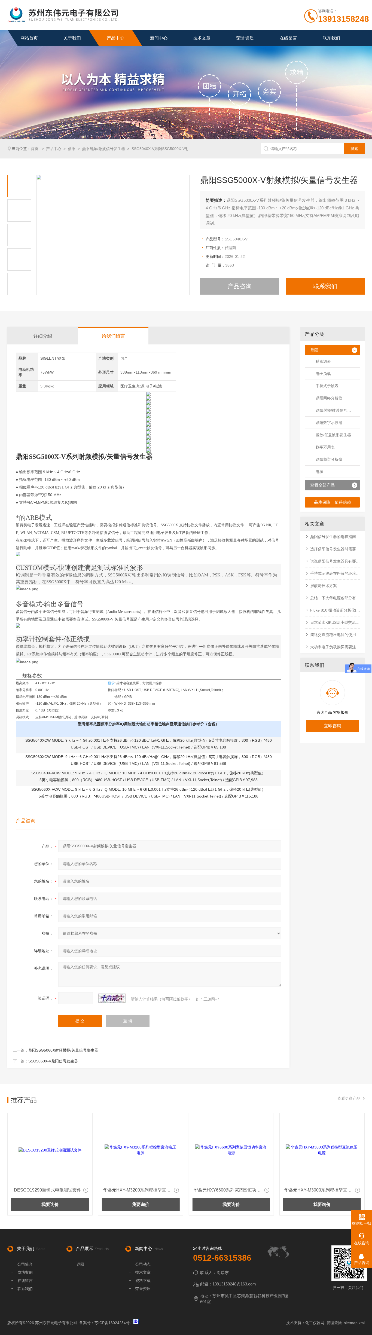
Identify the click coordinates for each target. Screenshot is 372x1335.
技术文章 (202, 38)
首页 (35, 148)
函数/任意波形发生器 (333, 435)
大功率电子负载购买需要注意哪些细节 (335, 647)
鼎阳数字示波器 (329, 422)
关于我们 (72, 38)
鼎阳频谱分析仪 (329, 459)
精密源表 (323, 361)
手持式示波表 (327, 386)
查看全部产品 (322, 485)
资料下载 (143, 1280)
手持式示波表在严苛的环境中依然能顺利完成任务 (335, 573)
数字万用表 (325, 447)
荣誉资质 (245, 38)
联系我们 (331, 38)
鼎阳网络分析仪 (329, 398)
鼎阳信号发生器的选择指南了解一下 (335, 536)
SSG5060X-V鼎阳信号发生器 (53, 1061)
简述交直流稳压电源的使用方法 (335, 635)
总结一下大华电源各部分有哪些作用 (335, 598)
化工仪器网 (314, 1323)
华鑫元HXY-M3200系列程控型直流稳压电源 (51, 1190)
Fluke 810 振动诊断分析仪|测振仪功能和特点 (335, 610)
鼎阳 (71, 148)
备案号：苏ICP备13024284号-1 (106, 1323)
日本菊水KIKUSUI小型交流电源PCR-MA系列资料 (335, 622)
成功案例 (25, 1272)
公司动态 (143, 1264)
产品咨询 (240, 286)
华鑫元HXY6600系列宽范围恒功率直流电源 (141, 1190)
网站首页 (29, 38)
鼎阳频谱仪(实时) (319, 1190)
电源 (319, 471)
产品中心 (115, 38)
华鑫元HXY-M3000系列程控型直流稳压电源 (232, 1190)
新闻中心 (158, 38)
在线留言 (288, 38)
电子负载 (323, 373)
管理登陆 (334, 1323)
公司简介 (25, 1264)
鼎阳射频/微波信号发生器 (103, 148)
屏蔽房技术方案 (323, 586)
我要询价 (50, 1204)
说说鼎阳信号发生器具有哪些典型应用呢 (335, 561)
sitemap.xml (354, 1323)
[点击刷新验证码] (112, 998)
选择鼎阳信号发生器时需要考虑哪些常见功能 (335, 549)
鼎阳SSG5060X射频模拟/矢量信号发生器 (63, 1050)
